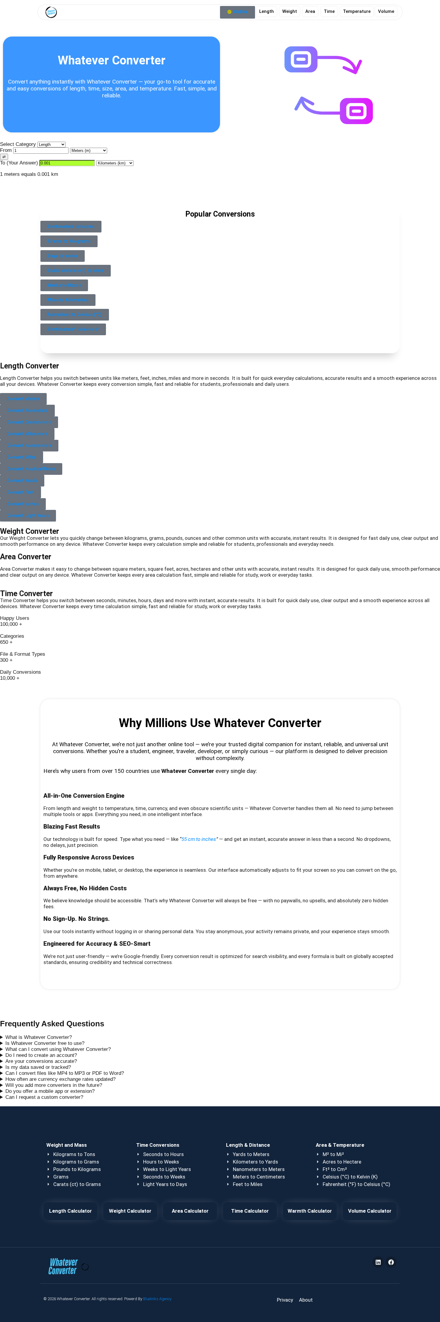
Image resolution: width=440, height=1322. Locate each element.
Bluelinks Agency (157, 1299)
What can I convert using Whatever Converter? (58, 1049)
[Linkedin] (378, 1262)
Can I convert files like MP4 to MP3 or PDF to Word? (64, 1073)
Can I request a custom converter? (44, 1097)
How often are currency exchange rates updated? (60, 1079)
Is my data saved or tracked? (38, 1067)
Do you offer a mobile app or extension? (50, 1091)
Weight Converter (29, 531)
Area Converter (25, 556)
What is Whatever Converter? (38, 1037)
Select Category (18, 144)
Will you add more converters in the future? (53, 1085)
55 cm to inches (198, 839)
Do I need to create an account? (41, 1055)
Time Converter (26, 593)
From (6, 150)
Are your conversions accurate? (41, 1061)
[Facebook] (391, 1262)
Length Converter (29, 365)
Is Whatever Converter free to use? (44, 1043)
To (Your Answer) (20, 163)
